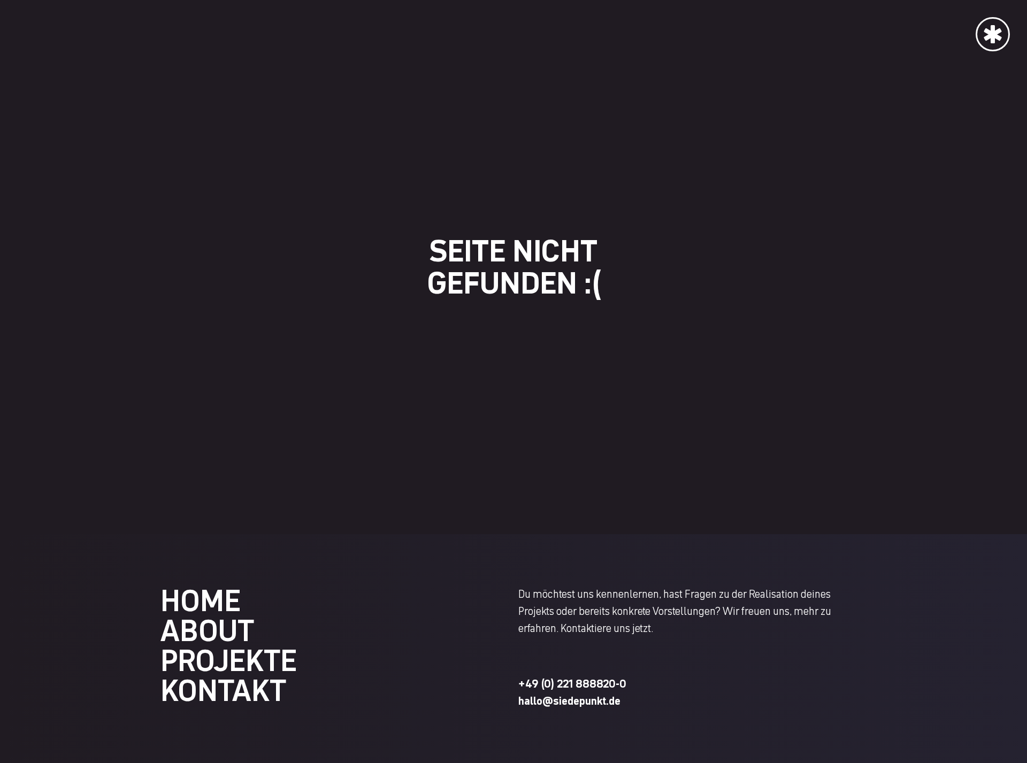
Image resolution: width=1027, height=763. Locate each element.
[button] (993, 25)
